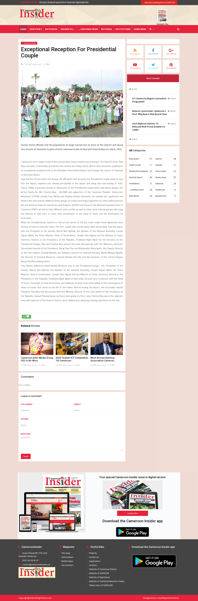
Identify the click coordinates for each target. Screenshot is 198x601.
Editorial (106, 29)
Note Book (51, 29)
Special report (140, 177)
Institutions (123, 29)
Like (24, 317)
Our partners (67, 565)
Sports (165, 158)
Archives (93, 565)
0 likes (46, 64)
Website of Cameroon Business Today (106, 581)
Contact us (94, 557)
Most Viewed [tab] (152, 78)
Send (25, 456)
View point (36, 29)
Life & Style (165, 171)
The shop (66, 553)
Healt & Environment (140, 171)
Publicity (93, 553)
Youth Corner (140, 165)
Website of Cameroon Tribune (103, 569)
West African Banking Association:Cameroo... (103, 359)
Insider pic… (68, 29)
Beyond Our (165, 195)
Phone (24, 419)
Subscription (67, 557)
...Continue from (88, 29)
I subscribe (132, 513)
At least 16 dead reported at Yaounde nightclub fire (63, 2)
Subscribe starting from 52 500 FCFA (159, 2)
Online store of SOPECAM (101, 585)
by (22, 64)
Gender (165, 165)
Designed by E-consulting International (161, 598)
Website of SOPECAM (99, 573)
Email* (77, 404)
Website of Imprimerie (99, 577)
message (26, 434)
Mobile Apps (67, 561)
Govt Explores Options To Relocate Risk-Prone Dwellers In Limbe (148, 126)
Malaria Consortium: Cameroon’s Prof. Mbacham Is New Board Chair (149, 113)
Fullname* (27, 404)
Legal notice (94, 561)
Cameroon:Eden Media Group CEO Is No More (37, 359)
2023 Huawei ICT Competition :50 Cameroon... (72, 359)
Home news (140, 29)
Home (23, 29)
